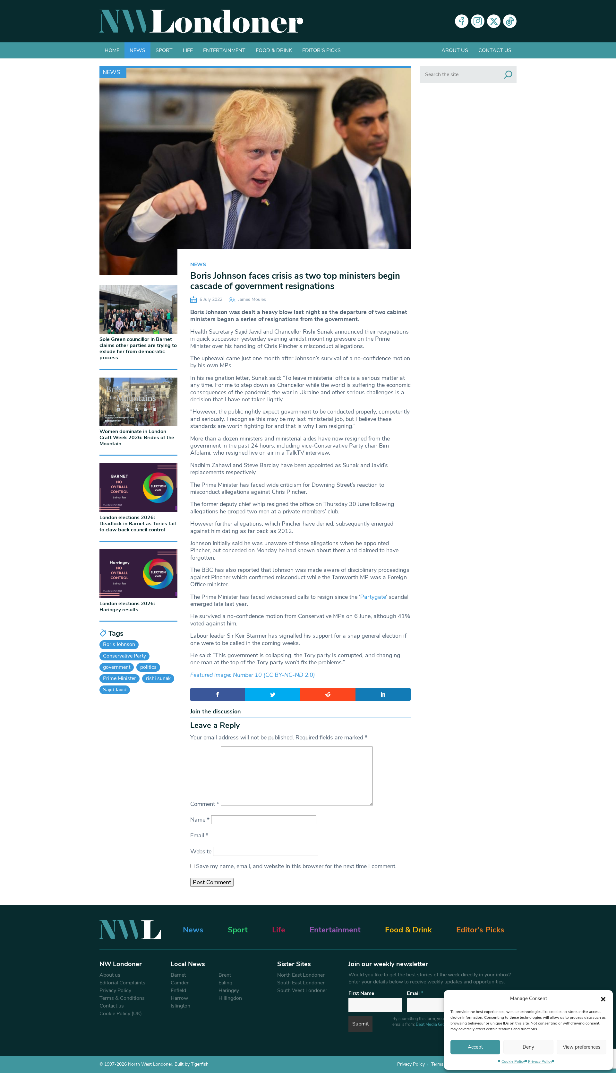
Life (188, 50)
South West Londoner (302, 990)
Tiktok (510, 21)
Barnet (178, 975)
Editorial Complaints (122, 982)
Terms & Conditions (122, 998)
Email (199, 835)
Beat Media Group (432, 1024)
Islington (180, 1005)
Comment (204, 803)
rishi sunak (158, 678)
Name (200, 819)
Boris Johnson (119, 644)
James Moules (252, 299)
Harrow (179, 998)
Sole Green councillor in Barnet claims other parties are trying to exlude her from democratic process (138, 349)
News (137, 50)
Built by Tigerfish (192, 1064)
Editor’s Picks (480, 930)
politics (148, 667)
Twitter (494, 21)
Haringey (228, 990)
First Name (361, 993)
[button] (603, 998)
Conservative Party (124, 655)
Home (112, 50)
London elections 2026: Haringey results (127, 606)
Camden (180, 982)
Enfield (178, 990)
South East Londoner (301, 982)
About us (454, 50)
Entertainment (224, 50)
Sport (164, 50)
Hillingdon (230, 998)
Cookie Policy (513, 1061)
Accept (475, 1047)
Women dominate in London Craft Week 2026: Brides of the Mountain (136, 437)
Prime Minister (119, 678)
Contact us (494, 50)
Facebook (461, 21)
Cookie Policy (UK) (120, 1013)
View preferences (581, 1047)
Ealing (225, 982)
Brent (224, 975)
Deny (528, 1047)
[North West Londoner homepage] (201, 21)
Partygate (373, 597)
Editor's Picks (321, 50)
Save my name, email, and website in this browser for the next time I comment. (296, 866)
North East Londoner (301, 975)
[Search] (508, 74)
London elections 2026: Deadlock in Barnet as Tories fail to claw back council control (137, 523)
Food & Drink (274, 50)
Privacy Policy (540, 1061)
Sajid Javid (114, 689)
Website (200, 851)
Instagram (477, 21)
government (116, 667)
